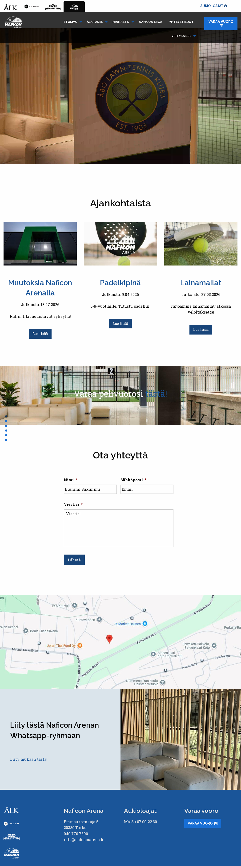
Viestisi (73, 504)
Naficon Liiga (150, 22)
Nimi (70, 480)
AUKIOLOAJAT (212, 6)
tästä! (156, 393)
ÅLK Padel (95, 22)
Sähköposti (133, 480)
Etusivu (70, 22)
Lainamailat (200, 282)
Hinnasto (120, 22)
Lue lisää (40, 333)
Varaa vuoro (221, 22)
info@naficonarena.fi (83, 839)
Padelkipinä (120, 282)
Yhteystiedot (181, 22)
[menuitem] (71, 22)
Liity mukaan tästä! (28, 759)
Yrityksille (181, 36)
